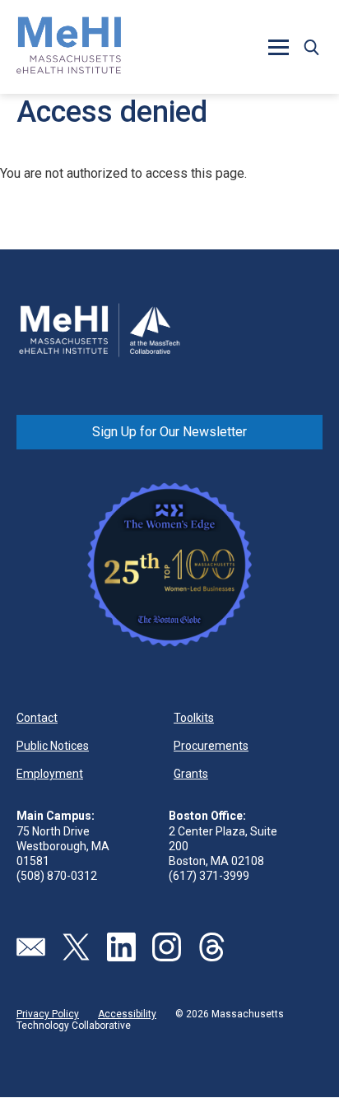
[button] (311, 46)
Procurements (211, 745)
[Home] (69, 46)
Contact (37, 717)
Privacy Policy (47, 1014)
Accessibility (127, 1014)
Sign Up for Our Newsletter (169, 432)
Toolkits (194, 717)
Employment (49, 773)
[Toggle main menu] (278, 46)
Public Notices (52, 745)
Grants (191, 773)
